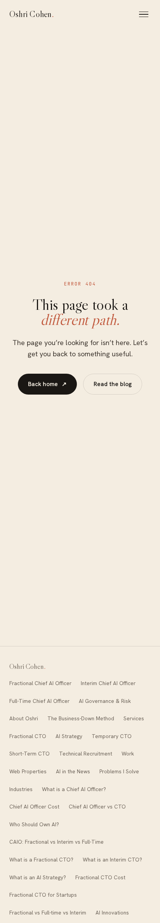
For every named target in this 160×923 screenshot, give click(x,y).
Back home (47, 384)
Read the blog (113, 384)
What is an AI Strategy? (37, 877)
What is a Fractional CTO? (41, 859)
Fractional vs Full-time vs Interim (47, 912)
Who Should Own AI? (34, 824)
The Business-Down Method (80, 718)
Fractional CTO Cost (100, 877)
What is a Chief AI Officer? (74, 789)
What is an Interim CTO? (112, 859)
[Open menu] (145, 14)
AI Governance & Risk (105, 700)
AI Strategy (69, 736)
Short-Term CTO (29, 753)
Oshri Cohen (31, 14)
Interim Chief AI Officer (108, 683)
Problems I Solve (119, 771)
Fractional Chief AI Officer (40, 683)
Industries (21, 789)
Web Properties (28, 771)
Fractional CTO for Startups (43, 894)
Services (133, 718)
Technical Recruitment (85, 753)
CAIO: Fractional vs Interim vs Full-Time (56, 841)
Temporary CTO (112, 736)
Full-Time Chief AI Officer (39, 700)
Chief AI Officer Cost (34, 806)
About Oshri (23, 718)
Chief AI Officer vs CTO (97, 806)
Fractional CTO (27, 736)
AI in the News (73, 771)
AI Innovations (112, 912)
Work (128, 753)
